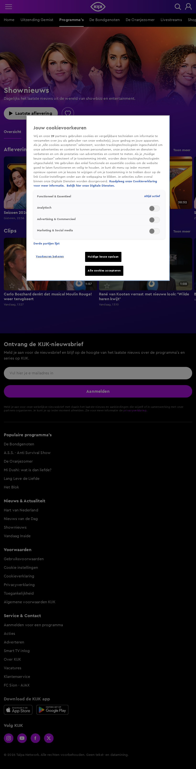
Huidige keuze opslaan (103, 256)
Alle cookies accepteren (104, 270)
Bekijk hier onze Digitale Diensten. (91, 185)
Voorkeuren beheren (50, 256)
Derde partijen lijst (46, 243)
